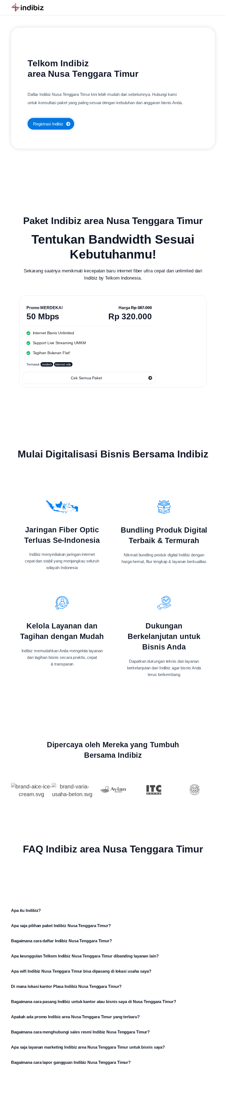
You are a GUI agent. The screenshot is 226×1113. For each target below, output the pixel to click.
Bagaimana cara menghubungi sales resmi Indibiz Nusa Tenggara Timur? (80, 1032)
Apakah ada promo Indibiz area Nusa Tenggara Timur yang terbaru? (75, 1016)
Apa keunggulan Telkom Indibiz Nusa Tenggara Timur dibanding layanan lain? (85, 956)
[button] (113, 906)
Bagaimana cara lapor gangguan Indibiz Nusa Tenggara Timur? (71, 1062)
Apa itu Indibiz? (26, 910)
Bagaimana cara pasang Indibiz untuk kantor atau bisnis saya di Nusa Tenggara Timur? (93, 1001)
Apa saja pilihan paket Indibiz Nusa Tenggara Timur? (61, 925)
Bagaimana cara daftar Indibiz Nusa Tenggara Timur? (61, 940)
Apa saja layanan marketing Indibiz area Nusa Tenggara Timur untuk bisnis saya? (88, 1047)
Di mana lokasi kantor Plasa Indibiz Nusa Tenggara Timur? (66, 986)
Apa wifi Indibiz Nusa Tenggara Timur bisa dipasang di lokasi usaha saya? (81, 971)
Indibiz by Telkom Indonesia (112, 278)
